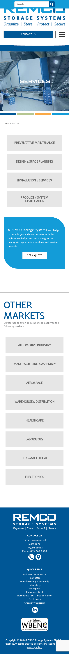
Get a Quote (34, 255)
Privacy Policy (34, 647)
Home (6, 123)
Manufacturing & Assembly (34, 364)
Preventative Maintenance (34, 142)
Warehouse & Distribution (34, 401)
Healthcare (35, 420)
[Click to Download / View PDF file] (34, 624)
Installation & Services (34, 180)
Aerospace (34, 383)
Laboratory (34, 439)
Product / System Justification (34, 199)
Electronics (34, 477)
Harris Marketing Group (50, 643)
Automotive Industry (34, 345)
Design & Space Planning (34, 161)
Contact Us (28, 34)
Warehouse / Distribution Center (34, 595)
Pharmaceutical (34, 458)
